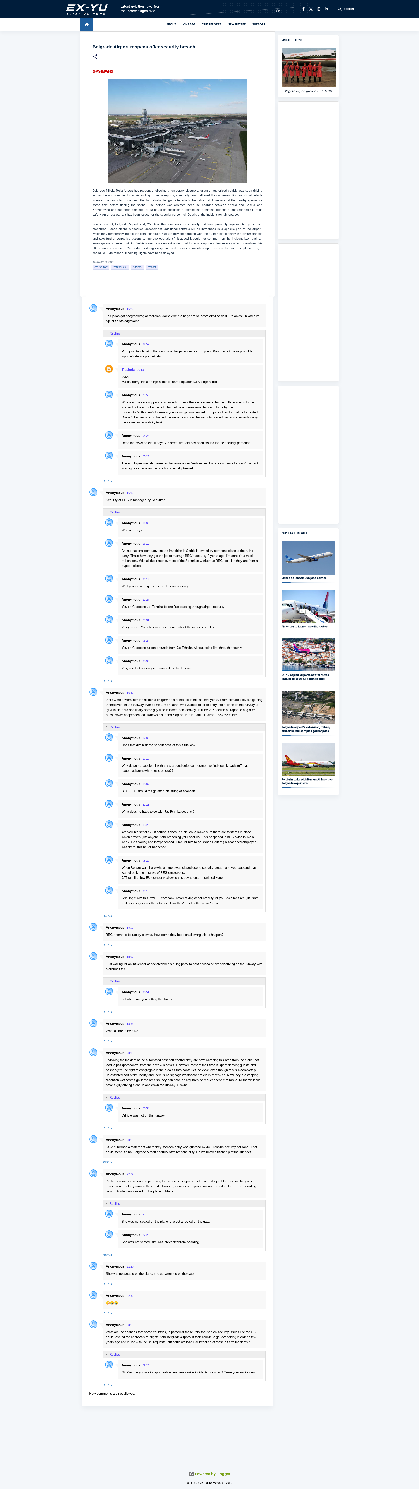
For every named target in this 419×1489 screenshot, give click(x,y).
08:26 (146, 860)
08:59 (130, 1325)
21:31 (146, 620)
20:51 (146, 992)
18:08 (146, 523)
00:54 (146, 1108)
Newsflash (120, 267)
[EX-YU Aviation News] (85, 9)
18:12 (146, 543)
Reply (107, 481)
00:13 (140, 369)
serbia (152, 267)
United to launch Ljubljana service (304, 578)
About (171, 24)
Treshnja (128, 369)
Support (258, 24)
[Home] (86, 24)
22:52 (146, 344)
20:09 (130, 1053)
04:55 (146, 395)
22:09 (130, 1174)
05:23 (146, 435)
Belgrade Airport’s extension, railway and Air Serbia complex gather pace (306, 729)
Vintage (189, 24)
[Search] (340, 9)
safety (137, 267)
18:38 (130, 1023)
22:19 (146, 1214)
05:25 (146, 825)
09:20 (146, 1365)
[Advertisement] (308, 170)
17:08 (146, 738)
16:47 (130, 692)
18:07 (146, 784)
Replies (114, 333)
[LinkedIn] (326, 9)
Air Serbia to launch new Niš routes (305, 626)
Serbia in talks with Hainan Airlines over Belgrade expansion (307, 781)
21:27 (146, 599)
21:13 (146, 579)
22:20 (146, 1235)
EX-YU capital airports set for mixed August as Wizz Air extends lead (305, 676)
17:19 (146, 758)
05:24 (146, 640)
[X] (311, 9)
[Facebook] (303, 9)
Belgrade (100, 267)
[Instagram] (318, 9)
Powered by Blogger (212, 1473)
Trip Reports (211, 24)
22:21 (146, 804)
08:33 (146, 661)
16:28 (130, 309)
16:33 (130, 493)
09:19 (146, 891)
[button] (95, 57)
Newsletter (237, 24)
